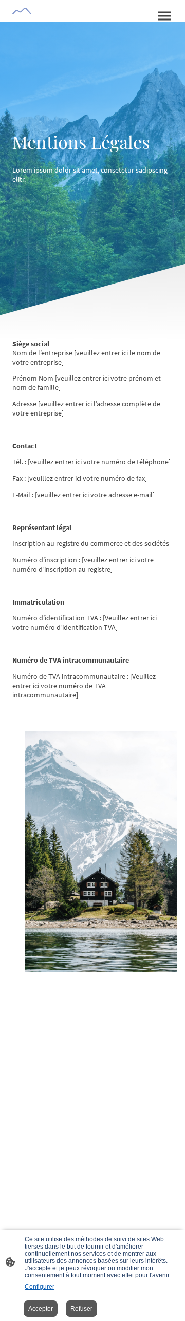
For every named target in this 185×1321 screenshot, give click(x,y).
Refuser (81, 1308)
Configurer (39, 1286)
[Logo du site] (21, 11)
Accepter (40, 1308)
